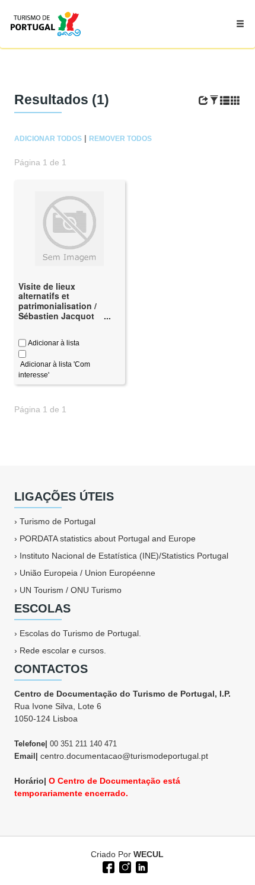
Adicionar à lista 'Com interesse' (54, 369)
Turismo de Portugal (57, 521)
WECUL (148, 854)
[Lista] (224, 101)
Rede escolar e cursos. (63, 650)
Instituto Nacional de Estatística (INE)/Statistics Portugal (124, 555)
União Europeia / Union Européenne (87, 573)
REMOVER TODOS (120, 138)
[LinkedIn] (140, 866)
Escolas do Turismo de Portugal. (80, 633)
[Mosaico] (235, 101)
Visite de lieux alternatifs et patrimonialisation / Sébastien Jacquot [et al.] (57, 306)
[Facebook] (107, 866)
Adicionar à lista (52, 343)
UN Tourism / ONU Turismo (71, 590)
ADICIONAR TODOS (48, 138)
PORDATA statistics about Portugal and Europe (108, 538)
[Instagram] (124, 866)
